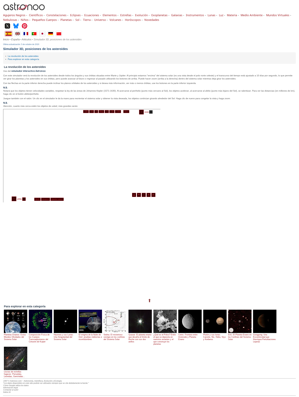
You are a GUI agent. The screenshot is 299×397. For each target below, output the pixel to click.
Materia (232, 15)
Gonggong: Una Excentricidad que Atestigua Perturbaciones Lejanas (264, 338)
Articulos (26, 39)
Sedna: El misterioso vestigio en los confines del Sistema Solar (114, 336)
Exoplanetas (159, 15)
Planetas (66, 20)
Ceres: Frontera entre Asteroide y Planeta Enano (187, 336)
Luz (221, 15)
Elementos (110, 15)
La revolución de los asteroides (23, 56)
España (15, 39)
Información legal (10, 388)
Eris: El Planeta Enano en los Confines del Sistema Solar (240, 336)
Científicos (36, 15)
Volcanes (115, 20)
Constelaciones (56, 15)
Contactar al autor (10, 390)
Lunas (211, 15)
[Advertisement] (96, 249)
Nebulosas (10, 20)
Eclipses (75, 15)
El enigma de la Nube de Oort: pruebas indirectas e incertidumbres (90, 336)
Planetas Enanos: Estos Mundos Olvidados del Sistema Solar (15, 336)
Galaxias (176, 15)
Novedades (151, 20)
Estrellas (125, 15)
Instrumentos (195, 15)
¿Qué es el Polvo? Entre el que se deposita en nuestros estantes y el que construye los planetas (164, 339)
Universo (100, 20)
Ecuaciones (91, 15)
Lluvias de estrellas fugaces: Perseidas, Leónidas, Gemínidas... (14, 374)
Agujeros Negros (14, 15)
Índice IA (7, 392)
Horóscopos (133, 20)
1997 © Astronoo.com (12, 381)
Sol (77, 20)
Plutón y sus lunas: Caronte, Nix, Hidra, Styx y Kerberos (214, 336)
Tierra (87, 20)
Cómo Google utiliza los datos (16, 385)
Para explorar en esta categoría (23, 59)
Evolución (141, 15)
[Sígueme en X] (7, 26)
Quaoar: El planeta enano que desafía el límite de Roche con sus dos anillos (139, 338)
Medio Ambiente (252, 15)
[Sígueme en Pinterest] (24, 26)
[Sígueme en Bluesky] (16, 26)
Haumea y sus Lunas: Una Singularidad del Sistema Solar (64, 336)
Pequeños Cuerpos (44, 20)
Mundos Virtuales (277, 15)
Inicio (6, 39)
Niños (24, 20)
